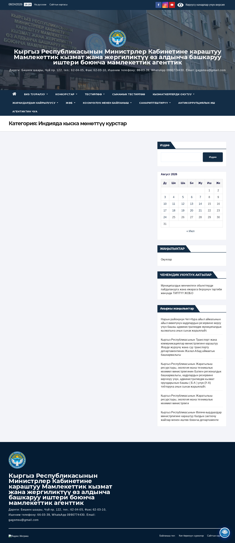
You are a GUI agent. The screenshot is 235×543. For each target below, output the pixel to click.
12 (182, 203)
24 (165, 217)
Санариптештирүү (154, 102)
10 (165, 203)
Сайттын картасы (58, 4)
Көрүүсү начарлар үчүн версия (204, 4)
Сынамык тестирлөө (128, 94)
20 (191, 210)
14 (200, 203)
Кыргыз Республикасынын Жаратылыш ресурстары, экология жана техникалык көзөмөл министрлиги (187, 399)
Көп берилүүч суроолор (191, 535)
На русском (40, 4)
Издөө (164, 145)
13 (191, 203)
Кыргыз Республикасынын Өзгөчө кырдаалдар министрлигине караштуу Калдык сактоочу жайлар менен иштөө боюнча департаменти (191, 416)
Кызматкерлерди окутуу (173, 94)
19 (182, 210)
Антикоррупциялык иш (196, 102)
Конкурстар (65, 94)
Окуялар (166, 259)
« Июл (190, 231)
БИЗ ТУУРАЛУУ (35, 94)
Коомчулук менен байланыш (106, 102)
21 (200, 210)
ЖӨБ (69, 102)
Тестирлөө (94, 94)
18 (173, 210)
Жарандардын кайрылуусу (34, 102)
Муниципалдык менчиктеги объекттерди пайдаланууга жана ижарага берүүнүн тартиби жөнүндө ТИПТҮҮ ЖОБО (191, 289)
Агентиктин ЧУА (24, 111)
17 (165, 210)
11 (173, 203)
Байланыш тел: (167, 535)
